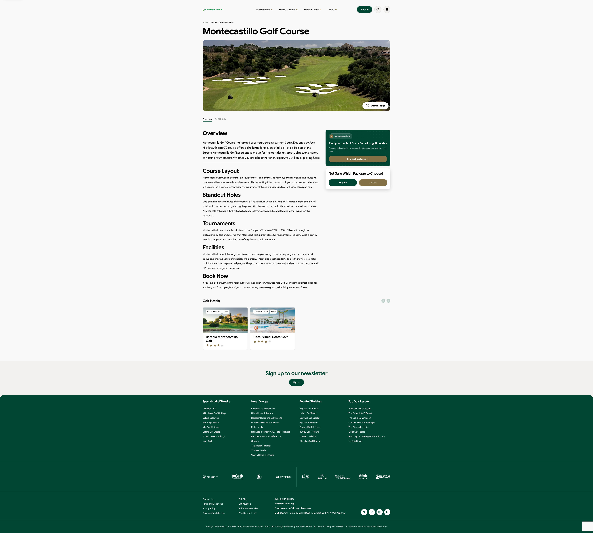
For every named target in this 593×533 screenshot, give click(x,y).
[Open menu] (386, 9)
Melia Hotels (257, 427)
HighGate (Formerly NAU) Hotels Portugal (270, 431)
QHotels (255, 441)
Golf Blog (243, 499)
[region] (296, 329)
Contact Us (208, 499)
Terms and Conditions (213, 503)
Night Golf (207, 441)
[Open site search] (377, 9)
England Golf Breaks (309, 408)
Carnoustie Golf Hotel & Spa (362, 422)
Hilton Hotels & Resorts (262, 413)
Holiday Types (311, 9)
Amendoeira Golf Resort (360, 408)
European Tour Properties (263, 408)
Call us (373, 182)
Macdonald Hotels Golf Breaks (265, 422)
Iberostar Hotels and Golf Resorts (266, 417)
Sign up (296, 382)
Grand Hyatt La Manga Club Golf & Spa (367, 436)
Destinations (263, 9)
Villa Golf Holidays (211, 427)
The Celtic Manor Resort (360, 417)
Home (205, 22)
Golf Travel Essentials (248, 508)
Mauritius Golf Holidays (310, 441)
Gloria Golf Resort (357, 431)
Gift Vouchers (245, 503)
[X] (364, 512)
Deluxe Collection (211, 417)
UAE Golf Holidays (308, 436)
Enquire (364, 9)
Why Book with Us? (247, 513)
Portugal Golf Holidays (310, 427)
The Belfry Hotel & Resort (360, 413)
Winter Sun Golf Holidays (214, 436)
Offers (331, 9)
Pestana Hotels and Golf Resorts (266, 436)
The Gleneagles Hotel (358, 427)
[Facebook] (372, 512)
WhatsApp (289, 503)
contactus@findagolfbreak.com (296, 508)
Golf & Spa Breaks (211, 422)
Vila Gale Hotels (258, 450)
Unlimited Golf (209, 408)
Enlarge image (377, 105)
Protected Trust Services (214, 513)
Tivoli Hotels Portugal (261, 445)
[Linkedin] (387, 512)
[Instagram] (379, 512)
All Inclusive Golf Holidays (214, 413)
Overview (207, 119)
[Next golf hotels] (388, 301)
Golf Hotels (220, 119)
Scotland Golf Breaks (309, 417)
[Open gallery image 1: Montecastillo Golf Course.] (296, 75)
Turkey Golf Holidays (309, 431)
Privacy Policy (209, 508)
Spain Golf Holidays (309, 422)
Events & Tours (287, 9)
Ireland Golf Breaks (309, 413)
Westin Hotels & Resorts (262, 455)
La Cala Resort (355, 441)
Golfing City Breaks (211, 431)
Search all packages (356, 159)
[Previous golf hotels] (383, 301)
